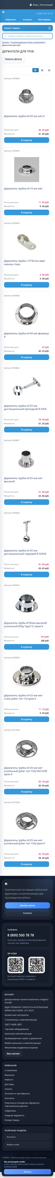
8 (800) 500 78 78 (44, 13)
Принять (27, 1172)
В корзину (26, 140)
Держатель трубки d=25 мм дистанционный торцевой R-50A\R (25, 552)
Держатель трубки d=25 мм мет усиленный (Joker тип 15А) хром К (24, 842)
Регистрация (46, 5)
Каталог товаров (11, 28)
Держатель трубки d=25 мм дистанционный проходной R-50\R (25, 407)
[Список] (49, 70)
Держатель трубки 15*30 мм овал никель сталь (24, 262)
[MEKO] (21, 884)
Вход (35, 5)
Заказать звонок (27, 905)
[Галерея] (42, 70)
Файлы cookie (13, 1144)
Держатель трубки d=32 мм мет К (24, 116)
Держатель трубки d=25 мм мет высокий (23, 480)
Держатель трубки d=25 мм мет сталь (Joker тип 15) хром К (23, 697)
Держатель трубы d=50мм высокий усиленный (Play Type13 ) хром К (25, 624)
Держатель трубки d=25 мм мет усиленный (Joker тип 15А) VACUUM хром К (25, 771)
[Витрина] (35, 70)
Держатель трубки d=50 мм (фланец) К (26, 335)
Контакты (27, 913)
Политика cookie (10, 1166)
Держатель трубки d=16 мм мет (23, 188)
